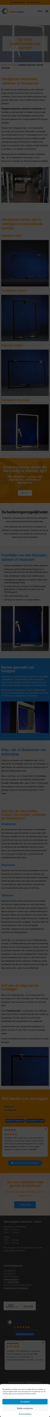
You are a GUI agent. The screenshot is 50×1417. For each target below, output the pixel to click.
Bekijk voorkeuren (25, 1408)
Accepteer (25, 1402)
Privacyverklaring (25, 1414)
